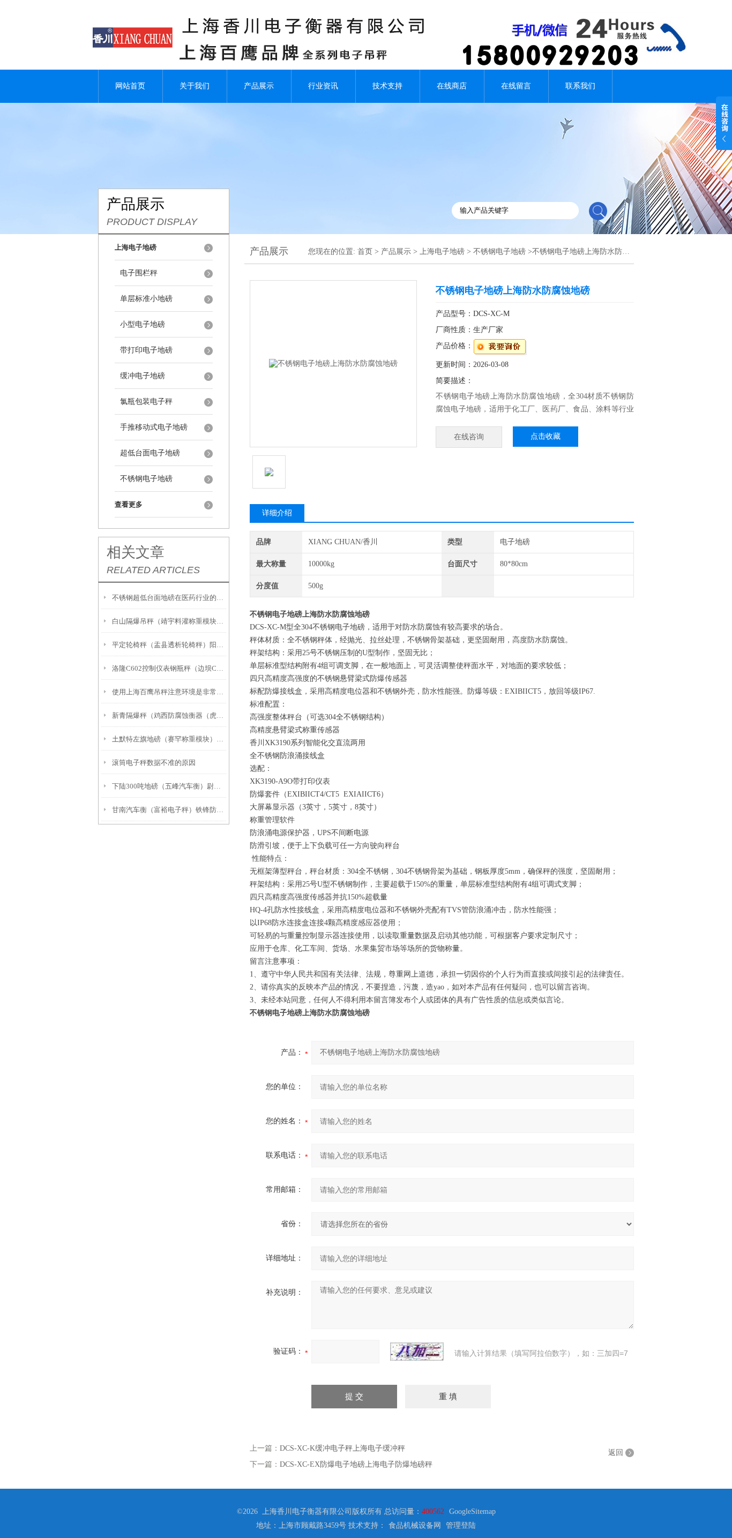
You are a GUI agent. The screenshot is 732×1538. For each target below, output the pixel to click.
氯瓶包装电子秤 (146, 401)
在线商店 (452, 86)
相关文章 (136, 552)
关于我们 (195, 86)
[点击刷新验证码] (417, 1351)
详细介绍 (277, 513)
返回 (615, 1453)
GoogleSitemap (472, 1511)
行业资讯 (323, 86)
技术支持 (387, 86)
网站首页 (130, 86)
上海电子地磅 (442, 251)
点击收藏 (546, 436)
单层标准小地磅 (146, 299)
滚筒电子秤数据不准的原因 (154, 763)
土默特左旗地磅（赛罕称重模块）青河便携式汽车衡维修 (169, 739)
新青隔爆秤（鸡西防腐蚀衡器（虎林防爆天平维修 (169, 715)
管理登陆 (461, 1525)
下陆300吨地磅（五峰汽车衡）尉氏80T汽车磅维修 (169, 786)
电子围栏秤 (139, 273)
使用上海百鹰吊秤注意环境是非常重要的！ (169, 692)
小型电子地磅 (142, 324)
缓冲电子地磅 (142, 376)
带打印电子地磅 (146, 350)
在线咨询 (469, 437)
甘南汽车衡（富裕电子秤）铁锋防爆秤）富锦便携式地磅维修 (169, 810)
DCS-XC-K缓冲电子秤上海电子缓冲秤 (342, 1448)
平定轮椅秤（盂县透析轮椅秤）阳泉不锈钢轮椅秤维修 (169, 645)
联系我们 (580, 86)
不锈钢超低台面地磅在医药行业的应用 (169, 598)
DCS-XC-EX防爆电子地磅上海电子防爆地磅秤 (356, 1464)
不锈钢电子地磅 (146, 479)
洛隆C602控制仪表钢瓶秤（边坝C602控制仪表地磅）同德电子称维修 (169, 668)
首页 (364, 251)
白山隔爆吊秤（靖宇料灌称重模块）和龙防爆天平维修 (169, 621)
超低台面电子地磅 (150, 453)
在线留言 (516, 86)
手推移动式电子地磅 (154, 427)
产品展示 (259, 86)
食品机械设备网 (415, 1525)
